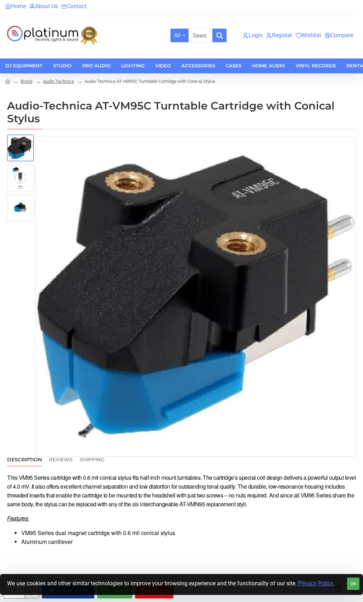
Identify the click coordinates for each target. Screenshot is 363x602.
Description (24, 460)
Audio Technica (58, 81)
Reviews (61, 460)
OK (353, 583)
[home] (7, 81)
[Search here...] (219, 35)
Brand (26, 81)
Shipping (92, 460)
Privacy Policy (315, 583)
